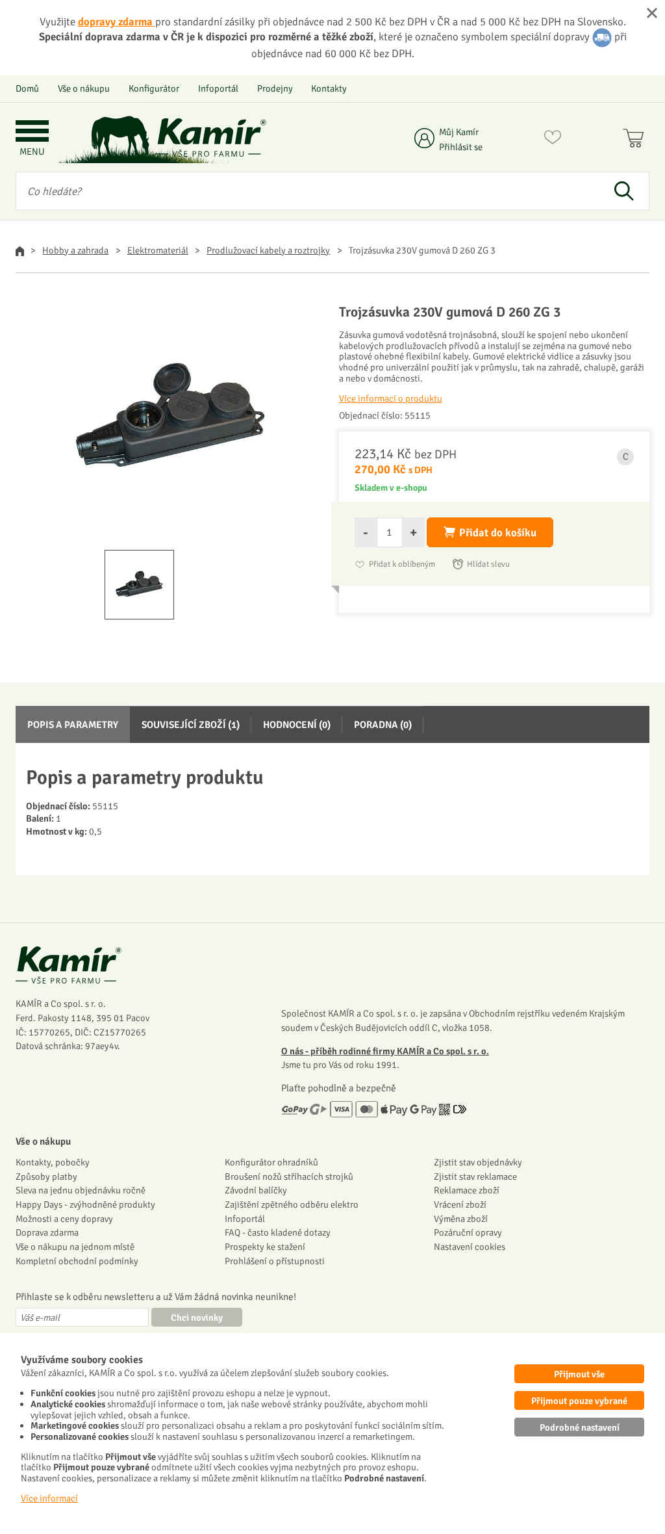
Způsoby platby (46, 1176)
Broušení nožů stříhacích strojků (289, 1176)
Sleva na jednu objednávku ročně (80, 1190)
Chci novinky (197, 1317)
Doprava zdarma (47, 1232)
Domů (27, 88)
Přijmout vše (579, 1374)
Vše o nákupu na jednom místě (75, 1247)
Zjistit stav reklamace (475, 1176)
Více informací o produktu (390, 398)
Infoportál (218, 88)
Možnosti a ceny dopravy (64, 1219)
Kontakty (329, 88)
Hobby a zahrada (75, 250)
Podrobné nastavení (580, 1427)
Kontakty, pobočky (53, 1162)
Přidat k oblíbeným (402, 564)
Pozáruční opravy (468, 1232)
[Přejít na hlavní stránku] (211, 137)
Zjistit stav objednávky (478, 1162)
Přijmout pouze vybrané (579, 1401)
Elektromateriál (157, 250)
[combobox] (307, 191)
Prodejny (275, 88)
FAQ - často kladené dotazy (278, 1232)
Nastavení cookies (469, 1247)
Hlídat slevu (488, 564)
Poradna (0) (383, 725)
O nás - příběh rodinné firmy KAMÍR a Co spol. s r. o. (385, 1051)
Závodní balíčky (256, 1190)
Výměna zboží (461, 1219)
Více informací (49, 1498)
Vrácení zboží (460, 1204)
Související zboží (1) (191, 725)
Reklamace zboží (466, 1190)
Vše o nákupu (84, 88)
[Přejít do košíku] (636, 139)
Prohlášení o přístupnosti (275, 1261)
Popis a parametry (72, 725)
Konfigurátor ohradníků (271, 1162)
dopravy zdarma (116, 22)
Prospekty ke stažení (265, 1247)
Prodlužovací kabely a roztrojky (268, 250)
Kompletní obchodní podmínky (77, 1261)
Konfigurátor (154, 88)
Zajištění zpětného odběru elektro (291, 1204)
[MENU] (32, 132)
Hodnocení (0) (297, 725)
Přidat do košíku (497, 533)
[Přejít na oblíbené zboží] (552, 139)
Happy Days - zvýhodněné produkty (85, 1204)
